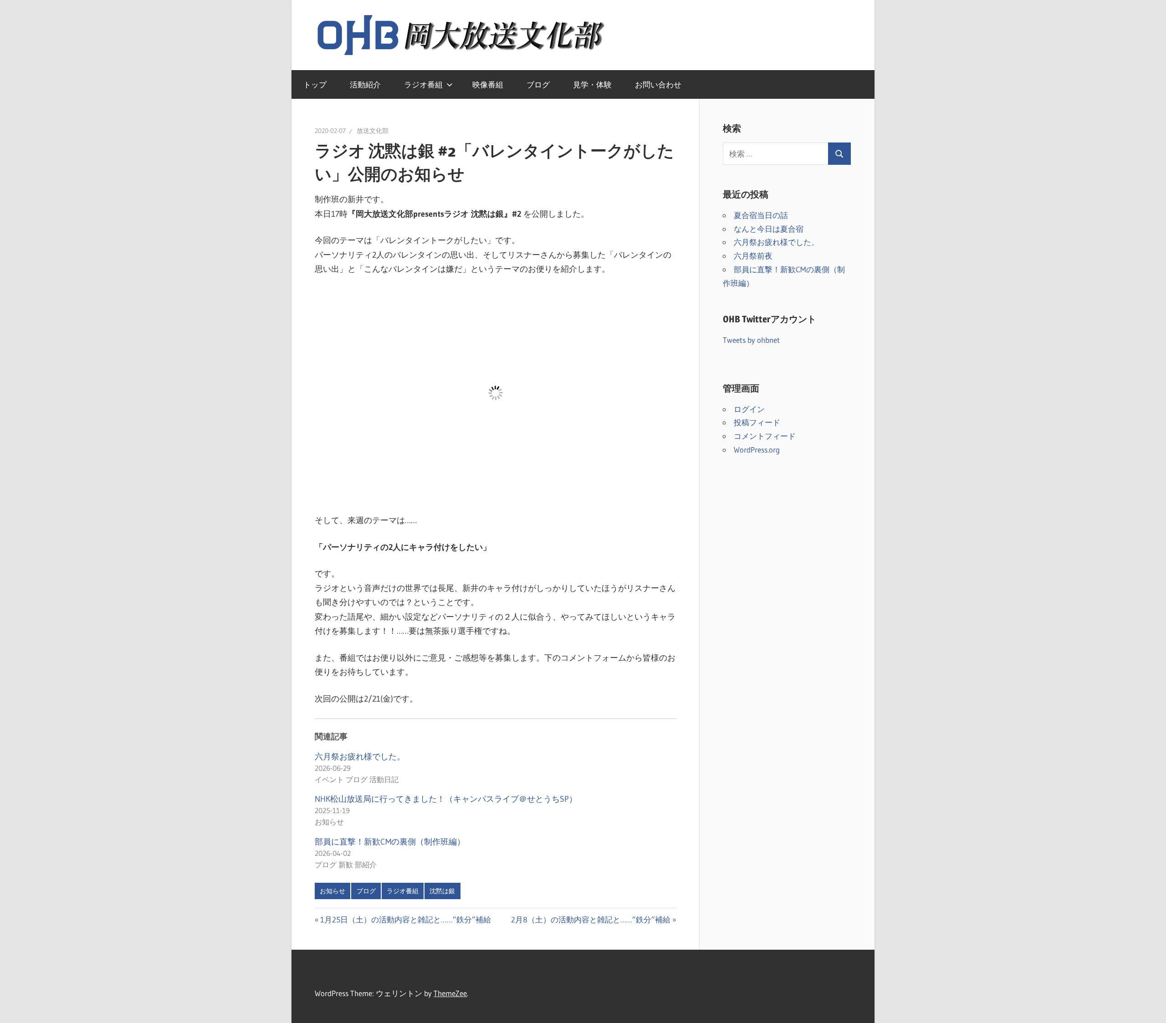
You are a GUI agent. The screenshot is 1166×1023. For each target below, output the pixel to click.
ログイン (749, 409)
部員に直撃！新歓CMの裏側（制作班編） (390, 842)
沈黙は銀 (442, 891)
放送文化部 (373, 131)
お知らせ (332, 891)
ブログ (538, 84)
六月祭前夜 (753, 255)
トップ (315, 84)
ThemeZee (450, 993)
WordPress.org (757, 449)
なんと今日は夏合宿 (768, 229)
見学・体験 (592, 84)
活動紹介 (365, 84)
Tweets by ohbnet (751, 340)
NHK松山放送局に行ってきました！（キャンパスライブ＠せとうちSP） (446, 799)
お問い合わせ (658, 84)
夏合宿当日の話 (761, 215)
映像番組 (487, 84)
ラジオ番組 (423, 84)
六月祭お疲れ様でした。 (360, 757)
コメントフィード (765, 436)
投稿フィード (757, 422)
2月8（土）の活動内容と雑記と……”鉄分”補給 (590, 919)
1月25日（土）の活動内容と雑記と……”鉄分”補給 (405, 919)
